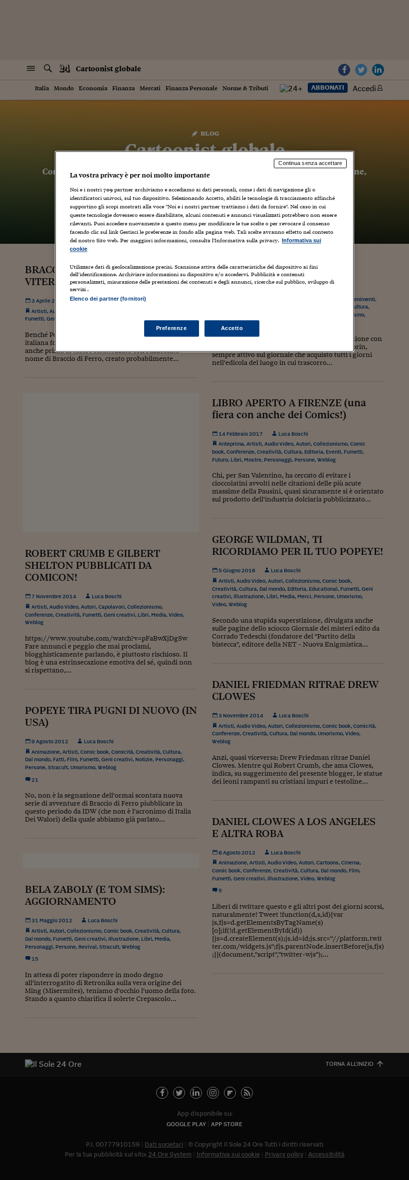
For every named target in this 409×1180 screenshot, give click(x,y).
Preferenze (171, 328)
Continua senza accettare (310, 163)
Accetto (232, 328)
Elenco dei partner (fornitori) (108, 299)
